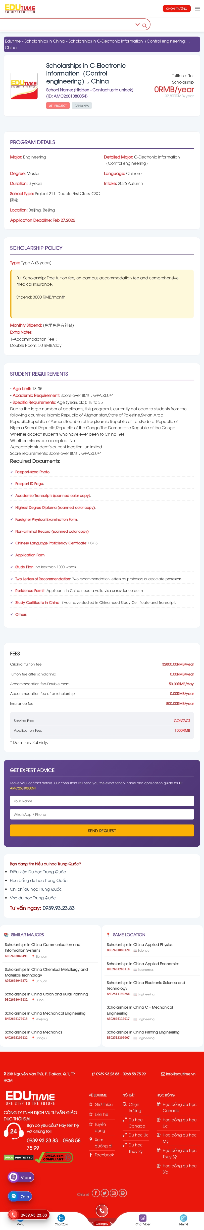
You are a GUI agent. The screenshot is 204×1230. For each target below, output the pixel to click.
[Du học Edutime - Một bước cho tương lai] (19, 8)
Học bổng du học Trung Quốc (38, 880)
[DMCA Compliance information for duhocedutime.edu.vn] (54, 1157)
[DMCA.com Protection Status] (19, 1157)
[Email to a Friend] (114, 1193)
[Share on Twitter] (105, 1193)
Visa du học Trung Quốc (33, 897)
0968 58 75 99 (134, 1073)
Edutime (13, 41)
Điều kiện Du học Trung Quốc (38, 871)
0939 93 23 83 (107, 1073)
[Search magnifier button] (144, 26)
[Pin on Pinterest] (123, 1193)
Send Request (102, 830)
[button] (197, 8)
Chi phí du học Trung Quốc (36, 889)
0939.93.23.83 (59, 907)
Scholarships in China (45, 41)
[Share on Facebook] (96, 1193)
